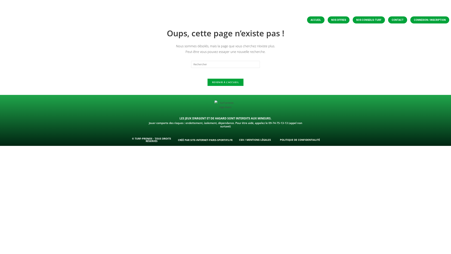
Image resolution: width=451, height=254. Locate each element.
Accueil (316, 20)
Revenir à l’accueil (225, 82)
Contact (398, 20)
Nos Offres (338, 20)
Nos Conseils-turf (368, 20)
